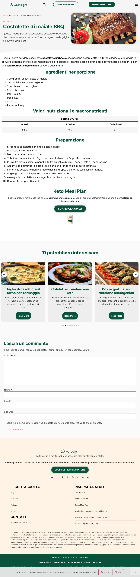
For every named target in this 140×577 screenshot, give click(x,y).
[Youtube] (52, 477)
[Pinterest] (73, 477)
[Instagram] (57, 477)
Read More (23, 315)
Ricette (13, 15)
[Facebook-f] (62, 477)
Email (7, 401)
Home (5, 15)
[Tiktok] (78, 477)
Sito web (8, 412)
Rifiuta (118, 572)
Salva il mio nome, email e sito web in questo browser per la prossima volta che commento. (54, 423)
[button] (44, 4)
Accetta (105, 572)
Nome (8, 390)
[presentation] (4, 274)
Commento (10, 355)
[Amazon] (67, 477)
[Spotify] (83, 477)
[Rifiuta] (135, 572)
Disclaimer (96, 562)
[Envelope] (88, 477)
